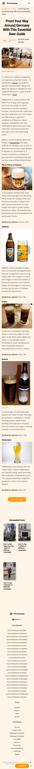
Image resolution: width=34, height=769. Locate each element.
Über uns (17, 727)
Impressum (17, 742)
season (15, 83)
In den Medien (17, 739)
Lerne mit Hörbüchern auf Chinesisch (17, 654)
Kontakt (17, 754)
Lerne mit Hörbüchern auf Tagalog (17, 691)
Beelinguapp (6, 9)
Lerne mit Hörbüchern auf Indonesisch (17, 685)
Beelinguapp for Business (17, 736)
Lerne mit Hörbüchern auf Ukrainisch (17, 688)
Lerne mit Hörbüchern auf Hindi (17, 657)
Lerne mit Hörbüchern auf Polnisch (17, 673)
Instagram (17, 710)
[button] (29, 3)
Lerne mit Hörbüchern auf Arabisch (17, 667)
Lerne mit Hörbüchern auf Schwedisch (17, 670)
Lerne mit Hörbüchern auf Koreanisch (17, 664)
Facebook (17, 707)
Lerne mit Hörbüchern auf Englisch (17, 630)
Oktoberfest (15, 143)
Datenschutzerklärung (17, 748)
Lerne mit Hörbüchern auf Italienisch (17, 642)
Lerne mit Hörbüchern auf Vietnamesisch (17, 694)
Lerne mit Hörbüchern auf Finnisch (17, 697)
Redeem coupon (17, 730)
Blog (14, 9)
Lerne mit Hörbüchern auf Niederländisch (17, 676)
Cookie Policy (17, 751)
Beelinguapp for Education (17, 733)
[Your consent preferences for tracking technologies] (31, 766)
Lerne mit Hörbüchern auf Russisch (17, 651)
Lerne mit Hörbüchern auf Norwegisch (17, 679)
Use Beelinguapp (17, 499)
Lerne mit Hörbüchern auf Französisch (17, 639)
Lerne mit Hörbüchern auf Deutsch (17, 645)
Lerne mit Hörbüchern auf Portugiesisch (17, 636)
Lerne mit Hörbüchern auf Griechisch (17, 682)
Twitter (17, 713)
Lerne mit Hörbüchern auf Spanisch (17, 633)
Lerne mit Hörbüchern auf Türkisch (17, 661)
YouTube (17, 716)
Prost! (14, 94)
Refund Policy (17, 745)
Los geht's (22, 766)
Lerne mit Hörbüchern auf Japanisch (17, 648)
